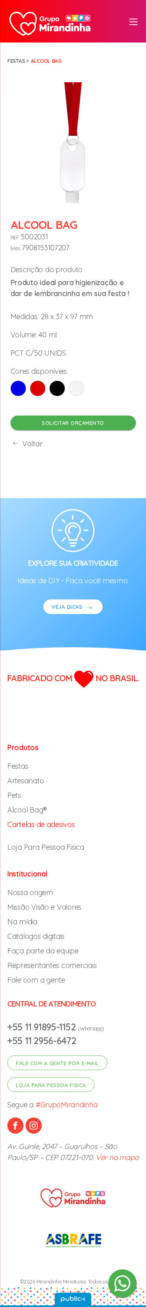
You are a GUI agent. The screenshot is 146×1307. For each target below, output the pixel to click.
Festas (16, 61)
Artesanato (25, 780)
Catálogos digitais (35, 936)
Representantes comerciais (52, 965)
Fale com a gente (36, 980)
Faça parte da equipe (43, 950)
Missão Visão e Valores (44, 907)
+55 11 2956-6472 (41, 1041)
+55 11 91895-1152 (42, 1027)
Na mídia (22, 921)
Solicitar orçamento (73, 423)
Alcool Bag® (27, 809)
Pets (14, 795)
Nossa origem (30, 892)
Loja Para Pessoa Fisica (45, 847)
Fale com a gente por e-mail (57, 1063)
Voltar (31, 443)
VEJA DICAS (68, 606)
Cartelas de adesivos (41, 824)
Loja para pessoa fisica (51, 1085)
